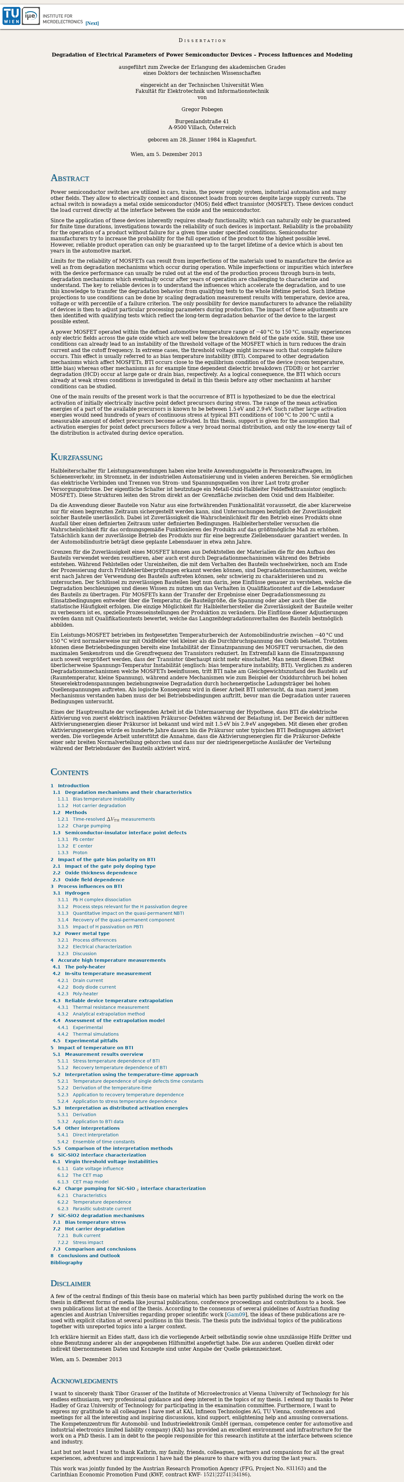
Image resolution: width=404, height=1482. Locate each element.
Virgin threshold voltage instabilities (106, 1161)
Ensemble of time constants (97, 1141)
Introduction (69, 785)
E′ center (76, 845)
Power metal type (82, 933)
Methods (71, 812)
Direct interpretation (89, 1134)
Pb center (77, 839)
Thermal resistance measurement (104, 1007)
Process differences (88, 940)
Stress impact (81, 1242)
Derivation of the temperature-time (106, 1087)
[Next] (92, 23)
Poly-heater (79, 993)
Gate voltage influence (92, 1168)
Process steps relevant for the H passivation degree (123, 906)
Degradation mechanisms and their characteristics (123, 792)
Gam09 (236, 1315)
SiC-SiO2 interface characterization (98, 1155)
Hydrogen (72, 893)
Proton (73, 852)
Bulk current (80, 1235)
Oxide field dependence (90, 879)
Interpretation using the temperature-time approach (126, 1074)
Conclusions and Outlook (85, 1255)
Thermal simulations (89, 1034)
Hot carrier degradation (93, 805)
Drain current (81, 980)
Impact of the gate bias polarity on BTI (102, 859)
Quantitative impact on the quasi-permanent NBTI (122, 913)
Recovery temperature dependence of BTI (113, 1067)
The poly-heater (80, 966)
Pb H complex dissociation (95, 899)
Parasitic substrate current (95, 1208)
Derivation (78, 1114)
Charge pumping (85, 825)
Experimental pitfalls (86, 1040)
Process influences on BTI (86, 886)
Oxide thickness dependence (96, 872)
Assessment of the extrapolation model (110, 1020)
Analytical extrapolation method (102, 1013)
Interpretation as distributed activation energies (121, 1107)
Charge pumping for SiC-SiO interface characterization (130, 1188)
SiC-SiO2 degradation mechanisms (97, 1215)
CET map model (84, 1181)
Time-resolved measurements (107, 819)
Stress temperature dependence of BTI (110, 1060)
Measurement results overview (99, 1054)
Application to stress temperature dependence (118, 1101)
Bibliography (66, 1262)
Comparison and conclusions (95, 1249)
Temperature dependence (95, 1202)
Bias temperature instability (97, 798)
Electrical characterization (96, 946)
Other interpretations (87, 1128)
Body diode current (88, 987)
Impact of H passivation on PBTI (101, 926)
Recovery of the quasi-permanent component (117, 919)
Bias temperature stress (90, 1222)
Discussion (78, 953)
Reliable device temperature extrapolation (114, 1000)
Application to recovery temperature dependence (122, 1094)
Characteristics (83, 1195)
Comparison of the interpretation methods (114, 1148)
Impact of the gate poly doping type (105, 866)
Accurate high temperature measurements (108, 960)
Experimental (81, 1027)
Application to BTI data (92, 1121)
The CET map (81, 1175)
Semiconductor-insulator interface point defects (121, 832)
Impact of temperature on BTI (91, 1047)
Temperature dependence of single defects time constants (131, 1081)
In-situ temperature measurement (103, 973)
